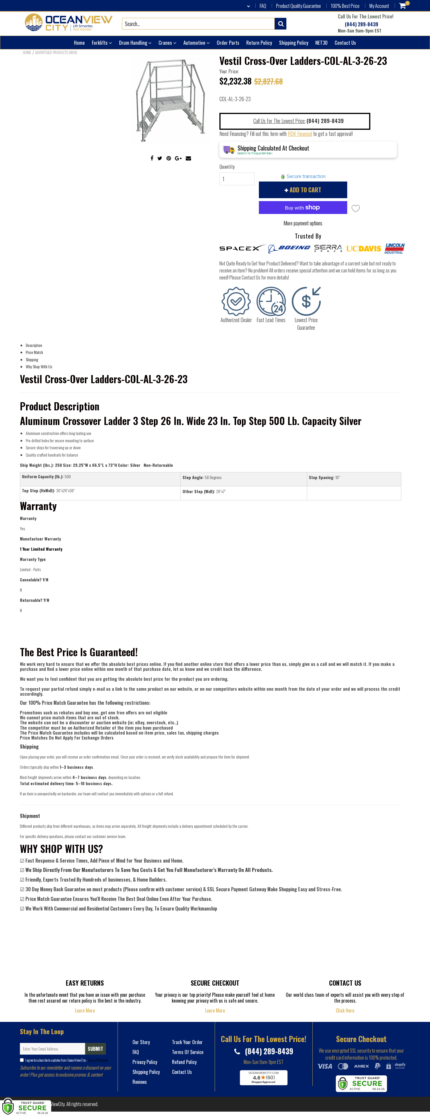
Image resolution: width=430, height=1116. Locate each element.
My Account (379, 5)
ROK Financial (300, 133)
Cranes (166, 42)
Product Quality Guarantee (298, 5)
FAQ (263, 5)
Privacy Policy (145, 1061)
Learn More (85, 1010)
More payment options (302, 223)
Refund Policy (184, 1061)
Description (34, 345)
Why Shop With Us (39, 366)
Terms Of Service (97, 1060)
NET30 (321, 42)
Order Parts (228, 42)
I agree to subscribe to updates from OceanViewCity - (66, 1060)
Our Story (141, 1042)
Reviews (140, 1081)
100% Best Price (345, 5)
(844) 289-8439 (361, 24)
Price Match (34, 352)
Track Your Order (187, 1042)
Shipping (32, 359)
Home (79, 42)
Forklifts (100, 42)
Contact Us (345, 42)
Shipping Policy (293, 42)
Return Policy (259, 42)
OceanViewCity (52, 1104)
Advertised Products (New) (56, 52)
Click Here (345, 1010)
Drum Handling (133, 42)
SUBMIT (95, 1048)
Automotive (195, 42)
